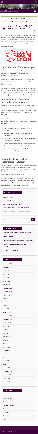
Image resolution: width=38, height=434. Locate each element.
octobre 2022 (7, 323)
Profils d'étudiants (8, 415)
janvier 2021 (6, 347)
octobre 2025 (7, 271)
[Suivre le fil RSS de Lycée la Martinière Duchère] (2, 1)
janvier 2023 (6, 312)
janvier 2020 (6, 368)
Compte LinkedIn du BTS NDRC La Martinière (16, 207)
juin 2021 (5, 340)
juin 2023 (5, 302)
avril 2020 (5, 357)
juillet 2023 (6, 298)
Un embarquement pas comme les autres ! (17, 232)
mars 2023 (6, 309)
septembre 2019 (7, 381)
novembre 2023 (7, 291)
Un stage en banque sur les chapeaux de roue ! (18, 240)
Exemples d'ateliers (8, 405)
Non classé (6, 409)
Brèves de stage (7, 398)
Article (5, 395)
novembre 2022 (7, 319)
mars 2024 (6, 277)
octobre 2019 (7, 378)
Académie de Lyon (8, 197)
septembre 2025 (7, 274)
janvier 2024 (6, 284)
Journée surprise (8, 236)
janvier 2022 (6, 336)
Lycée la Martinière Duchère (9, 11)
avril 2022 (5, 329)
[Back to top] (34, 430)
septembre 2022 (7, 326)
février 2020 (6, 364)
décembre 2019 (7, 371)
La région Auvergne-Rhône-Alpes (12, 204)
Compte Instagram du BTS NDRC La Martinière (16, 211)
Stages (5, 419)
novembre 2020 (7, 350)
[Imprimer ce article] (35, 31)
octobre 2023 (7, 295)
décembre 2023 (7, 288)
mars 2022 (6, 333)
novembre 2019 (7, 375)
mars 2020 (6, 361)
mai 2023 (5, 305)
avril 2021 (5, 343)
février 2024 (6, 281)
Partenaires (6, 412)
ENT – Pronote (7, 200)
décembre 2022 (7, 316)
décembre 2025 (7, 264)
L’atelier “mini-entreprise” (18, 21)
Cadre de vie (6, 402)
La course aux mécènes (11, 250)
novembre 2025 (7, 267)
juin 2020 (5, 354)
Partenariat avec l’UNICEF (19, 18)
